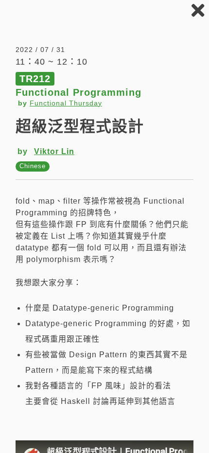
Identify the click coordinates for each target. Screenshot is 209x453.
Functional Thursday (66, 103)
